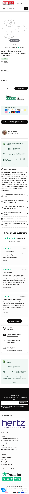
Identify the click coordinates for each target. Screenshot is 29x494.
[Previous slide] (2, 28)
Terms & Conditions (6, 464)
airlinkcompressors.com (12, 336)
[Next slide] (26, 28)
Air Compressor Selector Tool (9, 449)
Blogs (2, 445)
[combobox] (14, 8)
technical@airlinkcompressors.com (15, 350)
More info (14, 164)
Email (9, 133)
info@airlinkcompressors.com (9, 438)
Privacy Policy (5, 460)
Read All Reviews (15, 321)
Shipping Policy (5, 462)
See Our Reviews (11, 342)
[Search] (26, 8)
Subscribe (23, 403)
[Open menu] (26, 3)
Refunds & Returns (6, 457)
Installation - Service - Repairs (9, 447)
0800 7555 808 (15, 133)
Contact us (4, 436)
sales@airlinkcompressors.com (14, 348)
